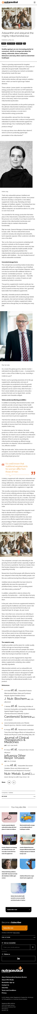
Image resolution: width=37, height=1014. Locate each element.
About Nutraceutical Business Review (14, 977)
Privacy (4, 993)
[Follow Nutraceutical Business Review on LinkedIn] (18, 959)
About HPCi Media (8, 980)
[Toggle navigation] (34, 2)
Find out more (6, 937)
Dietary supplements (11, 43)
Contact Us (5, 985)
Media (16, 835)
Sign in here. (16, 932)
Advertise (5, 988)
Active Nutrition (19, 43)
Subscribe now (12, 909)
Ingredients (4, 43)
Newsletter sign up (8, 982)
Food (24, 43)
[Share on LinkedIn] (9, 782)
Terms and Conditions (9, 990)
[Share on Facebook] (14, 782)
